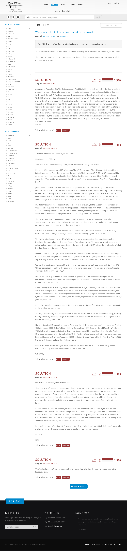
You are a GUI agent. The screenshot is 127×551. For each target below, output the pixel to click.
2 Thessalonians (18, 168)
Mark (18, 138)
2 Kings (18, 56)
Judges (18, 44)
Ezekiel (18, 92)
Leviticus (18, 34)
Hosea (18, 97)
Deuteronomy (18, 39)
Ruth (18, 46)
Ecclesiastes (18, 79)
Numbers (18, 36)
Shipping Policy (115, 544)
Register (116, 3)
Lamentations (18, 89)
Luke (18, 140)
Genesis (18, 29)
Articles (54, 4)
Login (110, 3)
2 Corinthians (18, 153)
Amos (18, 102)
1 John (18, 191)
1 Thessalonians (18, 166)
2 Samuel (18, 51)
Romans (18, 148)
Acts (18, 146)
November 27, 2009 (50, 377)
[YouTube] (18, 17)
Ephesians (18, 158)
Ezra (18, 64)
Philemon (18, 178)
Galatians (18, 156)
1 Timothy (18, 171)
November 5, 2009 (49, 84)
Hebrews (18, 181)
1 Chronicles (18, 59)
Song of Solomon (18, 82)
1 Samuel (18, 49)
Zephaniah (18, 117)
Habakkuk (18, 114)
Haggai (18, 119)
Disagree (66, 130)
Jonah (18, 107)
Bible (46, 4)
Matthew (18, 135)
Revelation (18, 201)
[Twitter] (13, 17)
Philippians (18, 161)
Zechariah (18, 122)
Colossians (18, 163)
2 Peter (18, 188)
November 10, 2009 (50, 148)
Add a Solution (80, 486)
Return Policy (102, 544)
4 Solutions (64, 36)
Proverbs (18, 77)
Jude (18, 199)
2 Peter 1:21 (83, 530)
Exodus (18, 31)
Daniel (18, 94)
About (80, 4)
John (18, 143)
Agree (58, 130)
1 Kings (18, 54)
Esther (18, 69)
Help (73, 4)
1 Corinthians (18, 150)
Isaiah (18, 84)
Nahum (18, 112)
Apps (63, 4)
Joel (18, 99)
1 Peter (18, 186)
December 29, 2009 (50, 463)
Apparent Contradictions (63, 11)
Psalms (18, 74)
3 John (18, 196)
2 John (18, 193)
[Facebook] (9, 17)
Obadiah (18, 104)
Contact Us (58, 526)
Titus (18, 176)
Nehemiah (18, 66)
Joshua (18, 41)
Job (18, 72)
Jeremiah (18, 87)
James (18, 183)
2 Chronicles (18, 61)
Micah (18, 109)
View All (109, 25)
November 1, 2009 (49, 36)
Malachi (18, 125)
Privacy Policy (90, 544)
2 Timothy (18, 173)
